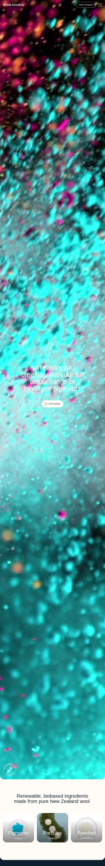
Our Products (54, 404)
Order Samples (85, 5)
